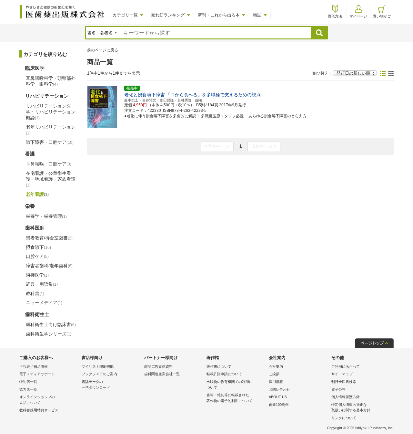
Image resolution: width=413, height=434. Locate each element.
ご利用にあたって (345, 366)
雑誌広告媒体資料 (158, 366)
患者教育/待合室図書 (49, 237)
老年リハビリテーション (51, 129)
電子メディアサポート (37, 374)
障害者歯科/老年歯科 (49, 265)
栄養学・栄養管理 (46, 216)
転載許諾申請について (224, 374)
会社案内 (276, 366)
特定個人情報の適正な (350, 407)
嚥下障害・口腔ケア (50, 142)
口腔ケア (37, 256)
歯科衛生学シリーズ (48, 333)
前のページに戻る (102, 50)
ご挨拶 (274, 374)
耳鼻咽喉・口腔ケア (48, 163)
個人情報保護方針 (345, 397)
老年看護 (37, 194)
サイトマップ (342, 374)
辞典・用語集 (42, 284)
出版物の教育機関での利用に (229, 384)
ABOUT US (278, 397)
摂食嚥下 (38, 247)
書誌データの (96, 384)
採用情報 (276, 382)
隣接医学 (37, 275)
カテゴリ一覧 (125, 15)
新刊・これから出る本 (219, 15)
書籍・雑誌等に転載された (229, 398)
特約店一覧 (28, 382)
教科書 (35, 293)
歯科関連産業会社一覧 (162, 374)
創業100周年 (279, 405)
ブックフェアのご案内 (99, 374)
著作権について (218, 366)
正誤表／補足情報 (33, 366)
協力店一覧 (28, 389)
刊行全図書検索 (343, 382)
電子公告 (338, 389)
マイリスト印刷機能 (98, 366)
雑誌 (257, 15)
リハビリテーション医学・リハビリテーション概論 (51, 111)
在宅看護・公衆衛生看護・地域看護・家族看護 (51, 179)
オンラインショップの (37, 400)
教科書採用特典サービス (38, 410)
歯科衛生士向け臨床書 (51, 324)
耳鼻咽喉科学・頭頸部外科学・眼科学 (51, 81)
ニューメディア (44, 302)
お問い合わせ (279, 389)
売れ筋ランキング (168, 15)
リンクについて (343, 418)
